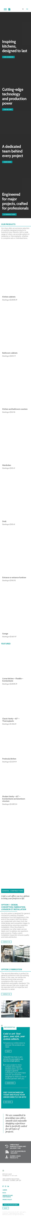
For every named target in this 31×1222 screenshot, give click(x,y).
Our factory (8, 109)
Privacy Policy (7, 1199)
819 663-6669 (7, 1174)
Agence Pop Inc (19, 1214)
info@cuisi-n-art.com (10, 1175)
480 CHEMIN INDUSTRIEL (11, 1179)
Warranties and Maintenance (8, 1196)
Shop (8, 1051)
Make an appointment (11, 1204)
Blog (4, 1192)
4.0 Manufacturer (9, 214)
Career (5, 1190)
